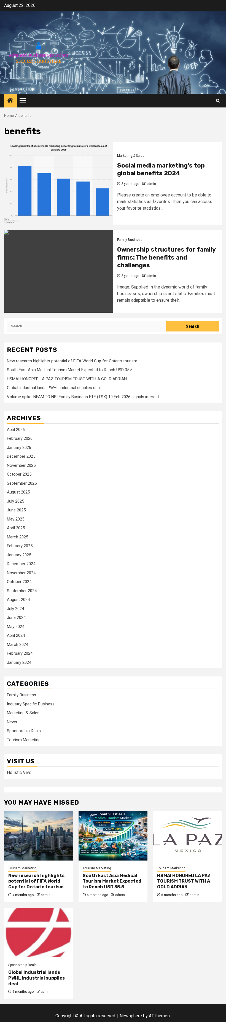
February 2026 (20, 438)
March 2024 (17, 644)
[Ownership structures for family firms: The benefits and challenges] (58, 271)
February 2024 (20, 653)
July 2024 (15, 608)
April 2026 (16, 429)
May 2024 (15, 626)
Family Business (129, 240)
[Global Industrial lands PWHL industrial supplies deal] (38, 932)
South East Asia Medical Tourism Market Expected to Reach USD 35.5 (69, 369)
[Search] (217, 100)
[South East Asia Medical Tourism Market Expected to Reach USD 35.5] (113, 836)
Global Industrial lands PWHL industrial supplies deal (54, 387)
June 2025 (16, 510)
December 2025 (21, 456)
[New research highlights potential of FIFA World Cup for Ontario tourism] (38, 836)
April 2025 (16, 527)
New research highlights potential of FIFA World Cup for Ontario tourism (72, 360)
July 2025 (15, 501)
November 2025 (21, 465)
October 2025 (19, 474)
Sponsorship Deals (24, 730)
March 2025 (17, 537)
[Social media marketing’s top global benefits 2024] (58, 183)
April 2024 (16, 635)
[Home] (10, 101)
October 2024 (19, 581)
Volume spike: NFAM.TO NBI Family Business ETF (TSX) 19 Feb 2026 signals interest (83, 396)
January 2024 (19, 662)
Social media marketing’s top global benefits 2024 (161, 169)
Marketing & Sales (130, 156)
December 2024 (21, 563)
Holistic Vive (19, 772)
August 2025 (18, 492)
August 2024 (18, 599)
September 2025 (22, 483)
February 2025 (20, 545)
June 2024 (16, 617)
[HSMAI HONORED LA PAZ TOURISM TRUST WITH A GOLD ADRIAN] (187, 836)
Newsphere (131, 1015)
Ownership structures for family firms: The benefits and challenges (166, 257)
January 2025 (19, 554)
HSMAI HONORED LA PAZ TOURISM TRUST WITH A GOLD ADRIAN (67, 378)
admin (151, 184)
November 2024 (21, 572)
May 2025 (15, 519)
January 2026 (19, 447)
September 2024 (22, 590)
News (12, 721)
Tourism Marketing (24, 739)
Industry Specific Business (31, 704)
